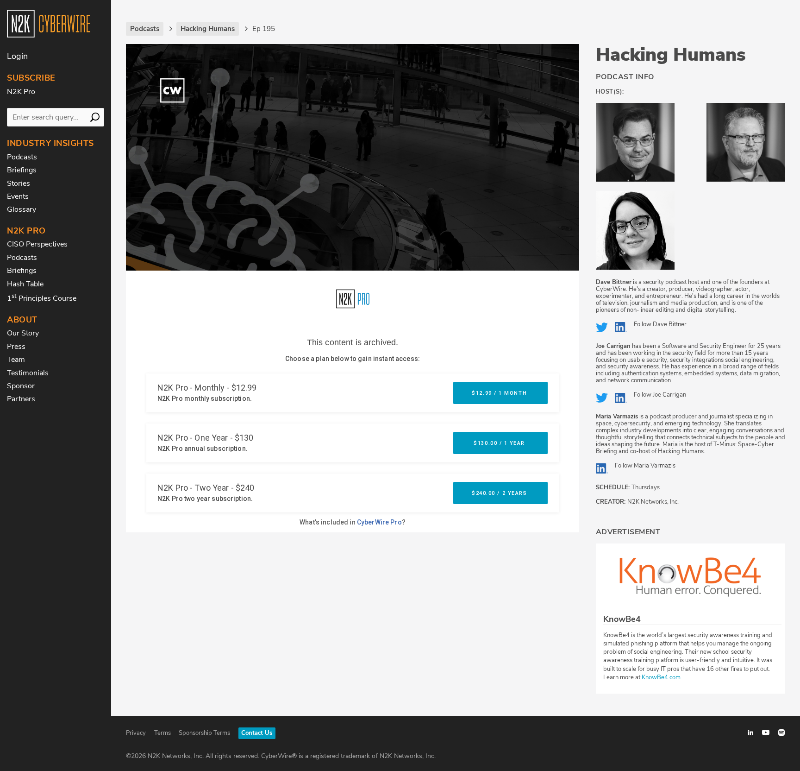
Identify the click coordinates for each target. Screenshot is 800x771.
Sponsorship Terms (204, 733)
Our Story (23, 333)
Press (16, 346)
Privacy (136, 733)
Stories (18, 183)
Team (16, 359)
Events (18, 196)
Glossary (21, 209)
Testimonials (28, 373)
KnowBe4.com (661, 677)
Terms (162, 733)
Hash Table (25, 284)
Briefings (22, 170)
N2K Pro (21, 92)
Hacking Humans (671, 54)
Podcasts (22, 157)
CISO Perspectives (37, 244)
